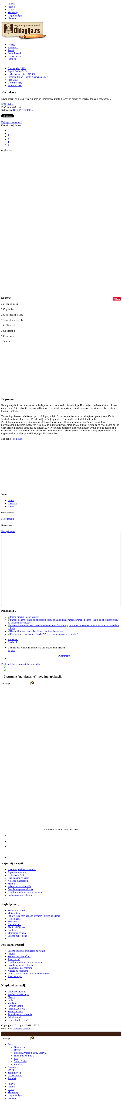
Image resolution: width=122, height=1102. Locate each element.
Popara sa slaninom (17, 872)
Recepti (11, 44)
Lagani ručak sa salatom (20, 895)
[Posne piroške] (16, 617)
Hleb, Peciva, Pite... (23, 110)
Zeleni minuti (14, 1017)
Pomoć (11, 6)
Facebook (12, 642)
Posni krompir (15, 976)
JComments (64, 655)
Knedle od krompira (18, 970)
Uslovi (11, 9)
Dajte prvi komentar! (11, 122)
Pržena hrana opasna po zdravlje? (61, 634)
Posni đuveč (14, 959)
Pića (16, 1058)
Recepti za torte (15, 1011)
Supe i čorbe (20, 1061)
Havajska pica (8, 531)
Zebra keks (13, 921)
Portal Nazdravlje (16, 1008)
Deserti (17, 1050)
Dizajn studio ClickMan (21, 1028)
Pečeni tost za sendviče (19, 886)
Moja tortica (14, 913)
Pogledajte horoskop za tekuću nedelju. (21, 664)
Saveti (11, 50)
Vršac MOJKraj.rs (17, 991)
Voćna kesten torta (17, 910)
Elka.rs (11, 997)
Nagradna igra (15, 15)
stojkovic (17, 438)
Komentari (13, 639)
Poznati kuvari (15, 56)
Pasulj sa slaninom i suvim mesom (25, 892)
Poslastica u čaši (16, 875)
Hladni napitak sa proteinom (22, 869)
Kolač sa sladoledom (18, 880)
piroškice (12, 503)
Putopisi (12, 59)
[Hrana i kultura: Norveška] (22, 631)
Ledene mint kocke (17, 935)
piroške (11, 506)
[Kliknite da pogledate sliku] (7, 104)
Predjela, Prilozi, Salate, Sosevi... (30, 1052)
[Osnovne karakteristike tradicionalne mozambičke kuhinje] (38, 625)
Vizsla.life (13, 1003)
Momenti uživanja (17, 933)
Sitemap (12, 18)
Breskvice (13, 930)
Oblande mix (14, 924)
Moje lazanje (7, 518)
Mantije (11, 883)
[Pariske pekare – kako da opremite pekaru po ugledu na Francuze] (42, 619)
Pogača (11, 953)
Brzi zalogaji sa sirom (18, 878)
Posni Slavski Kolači (18, 1020)
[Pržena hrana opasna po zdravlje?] (26, 634)
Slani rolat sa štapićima (19, 956)
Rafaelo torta (14, 918)
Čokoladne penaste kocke (20, 889)
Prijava (11, 4)
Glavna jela (19, 1047)
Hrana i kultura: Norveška (50, 631)
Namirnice (13, 47)
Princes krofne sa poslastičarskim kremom (29, 973)
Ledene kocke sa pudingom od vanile (26, 950)
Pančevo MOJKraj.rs (18, 994)
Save (118, 299)
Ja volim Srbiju (15, 1005)
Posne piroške (32, 617)
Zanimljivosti (14, 53)
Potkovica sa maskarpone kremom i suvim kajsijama (34, 916)
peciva (11, 500)
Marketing (13, 12)
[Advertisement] (14, 199)
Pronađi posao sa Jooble (20, 1014)
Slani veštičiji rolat (17, 927)
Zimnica (18, 1064)
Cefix (10, 1000)
